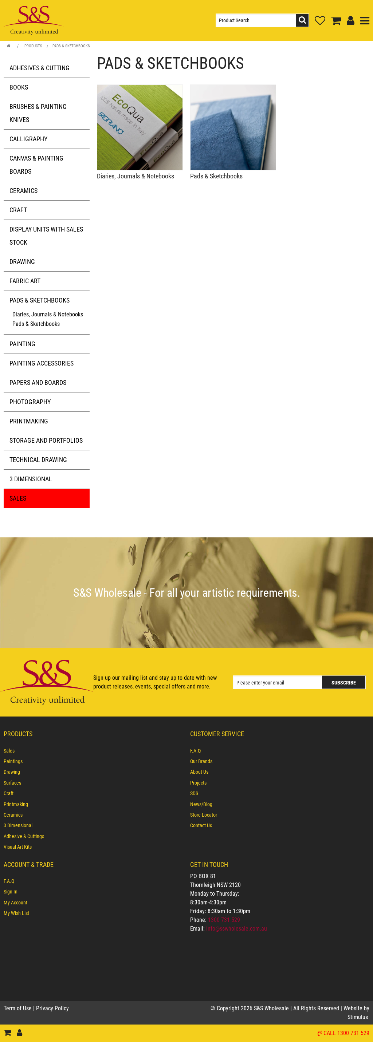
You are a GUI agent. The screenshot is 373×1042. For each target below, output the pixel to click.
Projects (198, 783)
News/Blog (201, 804)
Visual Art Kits (18, 847)
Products (33, 46)
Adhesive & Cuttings (24, 836)
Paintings (13, 761)
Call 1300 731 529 (346, 1033)
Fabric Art (24, 281)
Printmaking (28, 421)
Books (18, 87)
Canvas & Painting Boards (36, 164)
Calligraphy (28, 139)
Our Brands (201, 761)
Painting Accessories (41, 363)
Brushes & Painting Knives (38, 113)
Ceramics (23, 190)
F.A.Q (195, 751)
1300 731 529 (224, 919)
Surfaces (12, 783)
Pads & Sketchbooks (71, 46)
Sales (17, 498)
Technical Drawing (38, 459)
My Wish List (16, 913)
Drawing (22, 261)
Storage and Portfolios (46, 440)
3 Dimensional (30, 479)
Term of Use (18, 1008)
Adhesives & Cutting (39, 68)
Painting (22, 344)
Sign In (10, 892)
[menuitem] (93, 751)
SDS (194, 793)
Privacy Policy (52, 1008)
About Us (199, 772)
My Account (15, 902)
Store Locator (203, 815)
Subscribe (343, 683)
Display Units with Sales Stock (46, 235)
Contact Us (201, 825)
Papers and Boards (37, 382)
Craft (18, 210)
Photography (30, 402)
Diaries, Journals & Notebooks (47, 314)
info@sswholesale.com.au (236, 928)
